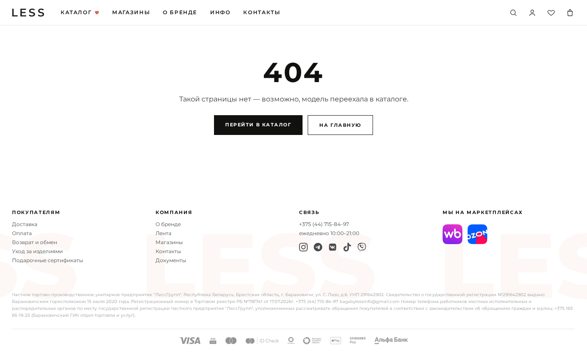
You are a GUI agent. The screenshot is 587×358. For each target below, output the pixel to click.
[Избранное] (550, 12)
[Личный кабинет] (532, 12)
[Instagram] (303, 247)
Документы (171, 260)
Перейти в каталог (258, 125)
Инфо (220, 12)
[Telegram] (318, 247)
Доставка (24, 224)
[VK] (332, 247)
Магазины (131, 12)
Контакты (261, 12)
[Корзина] (569, 12)
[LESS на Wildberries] (452, 234)
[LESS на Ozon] (477, 234)
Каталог (76, 12)
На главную (340, 125)
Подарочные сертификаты (47, 260)
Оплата (22, 233)
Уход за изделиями (37, 251)
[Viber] (362, 247)
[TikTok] (347, 247)
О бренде (180, 12)
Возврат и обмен (34, 242)
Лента (163, 233)
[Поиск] (513, 12)
